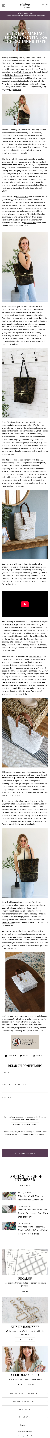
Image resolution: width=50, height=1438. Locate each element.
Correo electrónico (14, 1085)
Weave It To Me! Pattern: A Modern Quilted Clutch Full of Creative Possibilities (33, 1230)
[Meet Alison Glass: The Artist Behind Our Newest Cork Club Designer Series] (9, 1209)
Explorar (24, 1417)
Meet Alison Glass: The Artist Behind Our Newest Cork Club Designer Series (33, 1213)
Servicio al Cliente (24, 1401)
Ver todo (25, 1186)
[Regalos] (25, 1262)
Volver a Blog (26, 1153)
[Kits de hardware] (25, 1310)
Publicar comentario (25, 1124)
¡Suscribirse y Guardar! (24, 1393)
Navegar (25, 1291)
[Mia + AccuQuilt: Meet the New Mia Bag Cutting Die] (9, 1195)
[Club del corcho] (25, 1359)
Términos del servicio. (37, 1134)
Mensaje (7, 1097)
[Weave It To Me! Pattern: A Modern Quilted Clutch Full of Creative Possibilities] (9, 1226)
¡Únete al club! (25, 1385)
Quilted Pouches (24, 72)
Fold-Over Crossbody (14, 75)
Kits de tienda (25, 1339)
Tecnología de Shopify (25, 1436)
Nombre (6, 1072)
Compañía (24, 1409)
